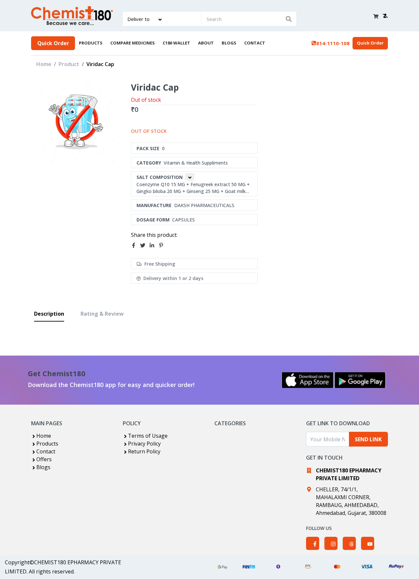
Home (43, 64)
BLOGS (229, 43)
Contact (45, 451)
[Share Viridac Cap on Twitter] (144, 245)
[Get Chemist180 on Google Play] (360, 380)
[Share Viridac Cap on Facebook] (135, 245)
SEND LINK (368, 439)
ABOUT (206, 43)
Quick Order (53, 43)
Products (47, 443)
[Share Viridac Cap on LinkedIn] (153, 245)
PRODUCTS (90, 43)
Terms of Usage (148, 435)
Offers (44, 459)
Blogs (43, 467)
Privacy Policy (144, 443)
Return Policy (144, 451)
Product (69, 64)
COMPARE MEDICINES (132, 43)
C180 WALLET (176, 43)
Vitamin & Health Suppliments (196, 163)
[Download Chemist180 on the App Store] (308, 380)
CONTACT (254, 43)
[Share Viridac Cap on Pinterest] (163, 245)
